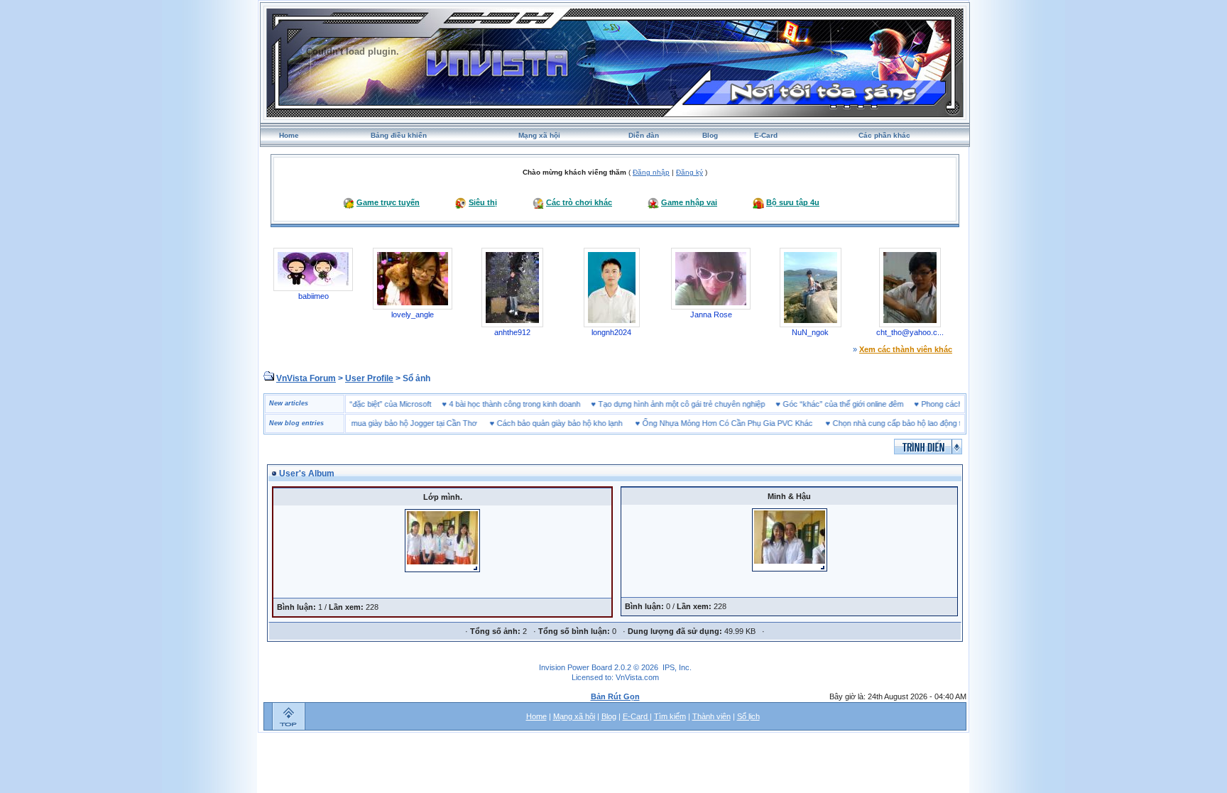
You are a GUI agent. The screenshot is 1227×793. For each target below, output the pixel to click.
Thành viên (711, 716)
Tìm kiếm (670, 716)
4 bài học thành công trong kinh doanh (533, 404)
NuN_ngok (810, 332)
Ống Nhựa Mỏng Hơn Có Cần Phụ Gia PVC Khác (708, 423)
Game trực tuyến (388, 202)
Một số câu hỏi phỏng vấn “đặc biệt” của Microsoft (364, 404)
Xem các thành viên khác (905, 349)
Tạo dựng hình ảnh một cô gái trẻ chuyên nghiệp (700, 404)
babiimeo (313, 296)
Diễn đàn (643, 135)
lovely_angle (412, 314)
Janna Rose (711, 314)
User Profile (369, 378)
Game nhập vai (689, 202)
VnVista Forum (306, 378)
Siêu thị (483, 202)
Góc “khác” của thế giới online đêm (862, 404)
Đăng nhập (651, 172)
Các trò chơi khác (579, 202)
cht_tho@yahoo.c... (910, 332)
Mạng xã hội (539, 135)
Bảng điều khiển (399, 135)
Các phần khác (884, 135)
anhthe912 (512, 332)
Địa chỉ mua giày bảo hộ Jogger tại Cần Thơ (382, 423)
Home (289, 135)
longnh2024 (611, 332)
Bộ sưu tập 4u (792, 202)
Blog (710, 135)
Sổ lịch (748, 716)
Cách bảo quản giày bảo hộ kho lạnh (541, 423)
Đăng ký (689, 172)
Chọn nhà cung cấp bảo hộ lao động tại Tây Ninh (897, 423)
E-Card (766, 135)
